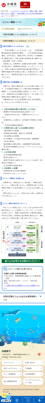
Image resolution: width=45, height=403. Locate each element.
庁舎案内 (28, 368)
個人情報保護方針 (10, 381)
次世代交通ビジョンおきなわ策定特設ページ (20, 298)
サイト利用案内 (9, 374)
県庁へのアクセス (10, 368)
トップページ (14, 11)
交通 (40, 11)
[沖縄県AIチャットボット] (6, 397)
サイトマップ (9, 362)
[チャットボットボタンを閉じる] (9, 393)
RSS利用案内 (30, 374)
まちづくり (24, 11)
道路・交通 (33, 11)
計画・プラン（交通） (8, 13)
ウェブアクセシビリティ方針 (32, 381)
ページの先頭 (39, 397)
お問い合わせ (30, 362)
